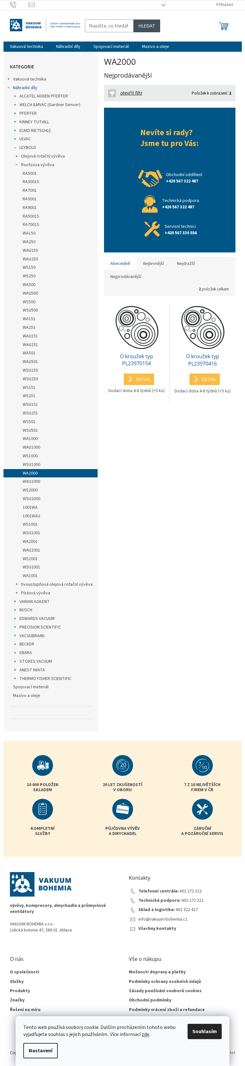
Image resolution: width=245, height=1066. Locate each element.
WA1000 (30, 439)
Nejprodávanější (125, 277)
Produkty (20, 991)
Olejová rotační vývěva (43, 156)
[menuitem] (26, 47)
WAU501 (30, 362)
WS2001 (30, 559)
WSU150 (30, 370)
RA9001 (30, 208)
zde (145, 1034)
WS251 (29, 396)
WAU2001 (31, 550)
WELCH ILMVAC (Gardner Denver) (49, 105)
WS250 (29, 276)
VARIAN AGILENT (34, 602)
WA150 (29, 233)
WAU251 (30, 345)
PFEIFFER (28, 113)
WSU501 (30, 430)
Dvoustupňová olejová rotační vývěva (57, 584)
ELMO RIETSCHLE (35, 130)
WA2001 (30, 541)
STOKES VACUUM (35, 661)
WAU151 (30, 336)
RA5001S (31, 216)
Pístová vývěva (35, 593)
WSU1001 (31, 533)
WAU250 (30, 259)
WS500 (29, 302)
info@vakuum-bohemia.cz (163, 919)
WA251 (29, 327)
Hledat (146, 26)
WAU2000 (31, 481)
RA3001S (31, 182)
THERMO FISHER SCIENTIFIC (45, 679)
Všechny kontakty (157, 929)
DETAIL (143, 379)
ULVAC (25, 139)
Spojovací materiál (30, 687)
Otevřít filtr (131, 93)
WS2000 (30, 490)
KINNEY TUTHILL (34, 122)
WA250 (29, 242)
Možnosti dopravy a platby (157, 972)
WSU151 (30, 404)
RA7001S (31, 224)
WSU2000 (31, 499)
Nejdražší (186, 263)
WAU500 (30, 293)
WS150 (29, 267)
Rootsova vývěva (37, 165)
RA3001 (30, 199)
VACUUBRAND (32, 636)
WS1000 (30, 456)
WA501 (29, 353)
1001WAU (31, 516)
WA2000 (30, 473)
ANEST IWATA (32, 670)
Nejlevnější (153, 263)
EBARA (25, 653)
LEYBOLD (27, 147)
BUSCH (25, 610)
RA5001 (30, 173)
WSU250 (30, 379)
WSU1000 (31, 464)
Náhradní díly (25, 88)
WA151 (29, 319)
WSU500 (30, 310)
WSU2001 (31, 567)
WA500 (29, 285)
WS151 (29, 387)
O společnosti (24, 972)
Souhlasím (204, 1031)
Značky (17, 1000)
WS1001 (30, 524)
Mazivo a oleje (26, 695)
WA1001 (30, 576)
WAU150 (30, 250)
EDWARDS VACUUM (37, 618)
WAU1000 (31, 447)
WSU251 (30, 413)
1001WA (30, 507)
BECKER (26, 644)
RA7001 (30, 190)
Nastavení (40, 1050)
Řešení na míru (25, 1010)
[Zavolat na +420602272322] (19, 5)
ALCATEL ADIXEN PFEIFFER (43, 96)
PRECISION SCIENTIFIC (40, 627)
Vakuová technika (29, 79)
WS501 (29, 422)
